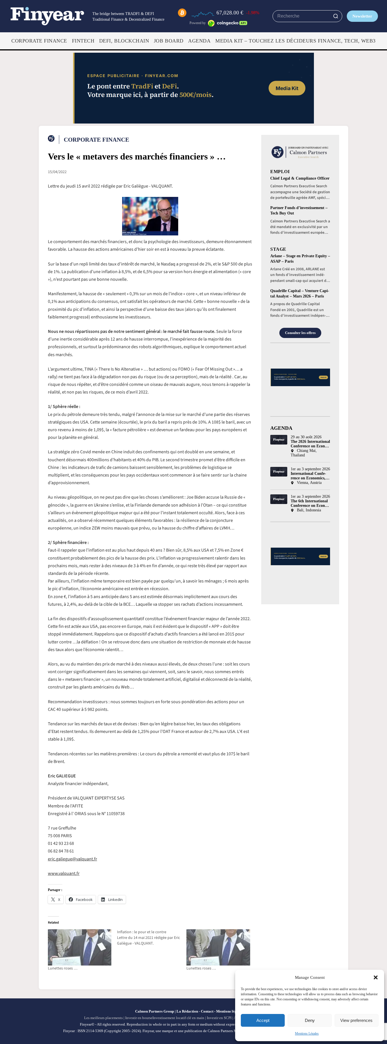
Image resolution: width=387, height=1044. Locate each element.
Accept (262, 1020)
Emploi (280, 171)
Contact (207, 1011)
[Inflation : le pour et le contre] (151, 937)
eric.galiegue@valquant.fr (72, 859)
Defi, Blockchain (124, 41)
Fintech (83, 41)
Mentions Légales (307, 1034)
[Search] (336, 16)
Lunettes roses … (62, 968)
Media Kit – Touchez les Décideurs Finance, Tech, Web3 (295, 41)
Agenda (199, 41)
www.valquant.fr (64, 873)
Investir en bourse (138, 1018)
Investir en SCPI (219, 1018)
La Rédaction (187, 1011)
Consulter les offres (300, 333)
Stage (278, 249)
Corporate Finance (39, 41)
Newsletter (362, 16)
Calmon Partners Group (154, 1011)
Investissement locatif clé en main (178, 1018)
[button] (376, 977)
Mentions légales (229, 1011)
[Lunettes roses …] (80, 947)
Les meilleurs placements (103, 1018)
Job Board (169, 41)
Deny (310, 1020)
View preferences (356, 1020)
